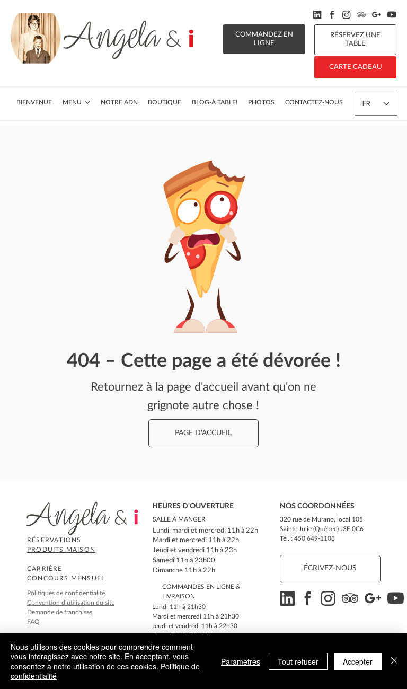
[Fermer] (394, 661)
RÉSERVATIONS (54, 540)
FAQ (33, 622)
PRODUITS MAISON (61, 549)
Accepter (358, 661)
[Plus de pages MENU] (87, 102)
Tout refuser (298, 661)
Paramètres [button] (240, 661)
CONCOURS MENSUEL (66, 578)
